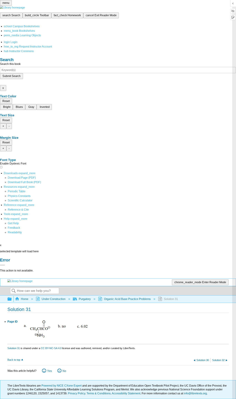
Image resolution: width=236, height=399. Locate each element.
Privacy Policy (76, 393)
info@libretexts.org (195, 393)
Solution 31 (13, 348)
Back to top (13, 359)
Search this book (10, 63)
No (64, 370)
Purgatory (84, 299)
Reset (6, 101)
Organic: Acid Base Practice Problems (127, 299)
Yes (49, 370)
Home (24, 299)
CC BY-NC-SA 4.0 (51, 348)
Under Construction (53, 299)
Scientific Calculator (20, 200)
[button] (14, 227)
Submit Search (11, 76)
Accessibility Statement (126, 393)
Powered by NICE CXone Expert (61, 385)
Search (13, 291)
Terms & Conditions (99, 393)
